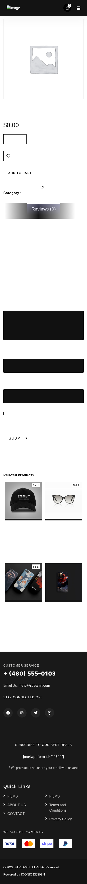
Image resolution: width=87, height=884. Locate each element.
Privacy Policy (60, 819)
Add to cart (20, 173)
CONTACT (16, 814)
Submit (16, 438)
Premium (23, 112)
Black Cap (23, 523)
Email (9, 383)
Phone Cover (23, 604)
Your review (13, 304)
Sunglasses (63, 523)
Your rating (12, 283)
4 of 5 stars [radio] (27, 290)
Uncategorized (34, 193)
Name (9, 352)
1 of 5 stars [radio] (6, 290)
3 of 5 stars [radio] (20, 290)
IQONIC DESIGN (33, 874)
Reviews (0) (43, 209)
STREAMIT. (22, 867)
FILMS (12, 796)
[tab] (43, 209)
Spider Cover (63, 604)
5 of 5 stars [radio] (34, 290)
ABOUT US (16, 805)
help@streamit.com (34, 685)
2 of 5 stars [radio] (13, 290)
